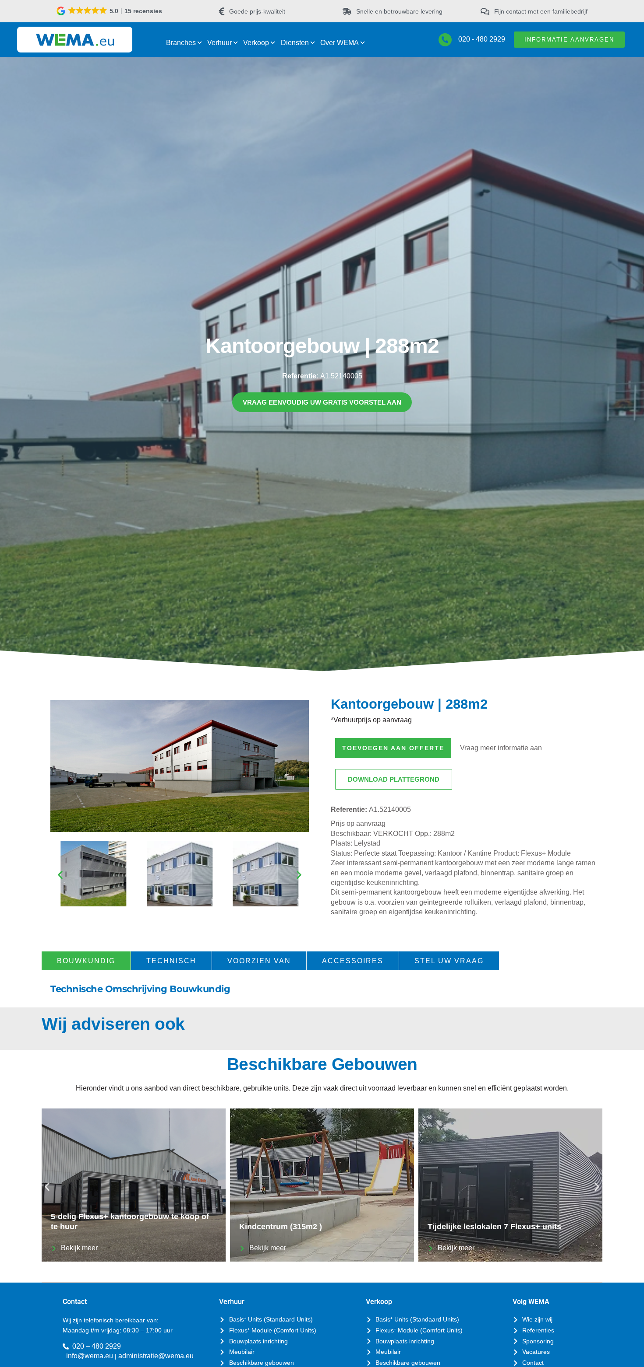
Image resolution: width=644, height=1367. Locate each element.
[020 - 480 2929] (445, 39)
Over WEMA (339, 42)
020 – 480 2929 (96, 1346)
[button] (110, 11)
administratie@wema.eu (156, 1356)
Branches (181, 42)
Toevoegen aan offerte (393, 748)
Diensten (295, 42)
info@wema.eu (89, 1356)
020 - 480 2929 (481, 39)
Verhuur (219, 42)
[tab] (86, 960)
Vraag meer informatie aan (501, 748)
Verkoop (256, 42)
